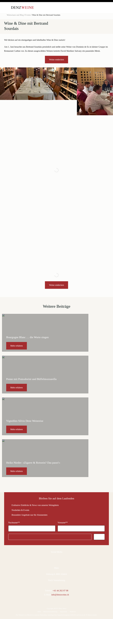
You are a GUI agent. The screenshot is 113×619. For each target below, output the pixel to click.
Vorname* (63, 522)
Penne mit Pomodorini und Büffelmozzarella (31, 379)
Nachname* (14, 522)
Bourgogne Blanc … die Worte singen (27, 337)
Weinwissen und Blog (15, 15)
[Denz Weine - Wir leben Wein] (22, 7)
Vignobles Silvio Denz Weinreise (24, 420)
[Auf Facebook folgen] (52, 558)
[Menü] (6, 7)
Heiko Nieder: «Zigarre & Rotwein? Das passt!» (33, 462)
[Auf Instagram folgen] (58, 558)
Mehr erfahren (16, 346)
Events (27, 15)
